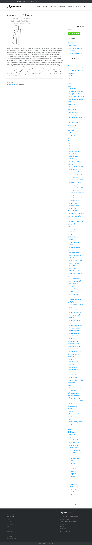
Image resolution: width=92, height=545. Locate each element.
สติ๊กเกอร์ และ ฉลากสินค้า (74, 388)
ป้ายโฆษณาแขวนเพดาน (74, 299)
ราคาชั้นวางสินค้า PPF (76, 185)
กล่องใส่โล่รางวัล (74, 440)
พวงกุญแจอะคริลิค (73, 341)
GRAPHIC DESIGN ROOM (75, 76)
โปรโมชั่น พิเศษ (72, 432)
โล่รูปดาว (73, 474)
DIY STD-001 (74, 292)
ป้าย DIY (70, 276)
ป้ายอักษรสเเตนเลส (74, 328)
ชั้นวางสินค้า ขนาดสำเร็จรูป (20, 19)
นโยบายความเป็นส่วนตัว (74, 247)
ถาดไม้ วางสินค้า (73, 208)
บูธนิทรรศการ (71, 250)
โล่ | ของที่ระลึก (53, 6)
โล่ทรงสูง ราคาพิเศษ (73, 435)
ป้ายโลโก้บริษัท (72, 302)
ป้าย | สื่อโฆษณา (62, 6)
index (69, 86)
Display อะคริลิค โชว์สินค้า (76, 167)
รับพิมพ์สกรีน (71, 43)
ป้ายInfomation (73, 310)
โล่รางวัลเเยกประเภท (11, 538)
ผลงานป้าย (9, 526)
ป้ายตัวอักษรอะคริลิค (74, 320)
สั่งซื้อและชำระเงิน (72, 406)
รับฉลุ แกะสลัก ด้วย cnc (74, 346)
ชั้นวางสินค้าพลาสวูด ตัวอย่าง (76, 221)
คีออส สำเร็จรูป (73, 156)
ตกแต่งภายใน (71, 224)
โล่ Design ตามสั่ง (76, 458)
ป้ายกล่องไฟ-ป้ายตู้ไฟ (75, 312)
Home (13, 18)
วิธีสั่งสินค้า (72, 136)
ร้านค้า (69, 385)
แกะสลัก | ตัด (78, 6)
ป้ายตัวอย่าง (72, 318)
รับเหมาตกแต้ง (10, 528)
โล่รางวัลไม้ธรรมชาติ (75, 453)
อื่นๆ (8, 533)
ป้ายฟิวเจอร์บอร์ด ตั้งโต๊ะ (76, 375)
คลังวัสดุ (70, 146)
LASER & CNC (72, 89)
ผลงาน (8, 523)
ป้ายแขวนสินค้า (72, 51)
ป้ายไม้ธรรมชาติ (73, 336)
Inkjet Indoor (73, 367)
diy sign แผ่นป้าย (74, 297)
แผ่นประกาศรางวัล (74, 445)
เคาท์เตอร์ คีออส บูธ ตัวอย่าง (75, 422)
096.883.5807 (12, 1)
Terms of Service (73, 141)
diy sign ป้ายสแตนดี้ (75, 281)
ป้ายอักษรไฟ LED (74, 333)
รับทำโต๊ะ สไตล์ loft (73, 354)
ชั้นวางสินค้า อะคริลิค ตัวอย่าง (76, 214)
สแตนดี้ (70, 409)
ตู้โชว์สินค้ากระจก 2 (73, 232)
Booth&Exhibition (74, 151)
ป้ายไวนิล (71, 338)
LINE (36, 1)
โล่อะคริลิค (72, 455)
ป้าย (8, 519)
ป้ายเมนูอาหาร (73, 377)
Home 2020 (72, 83)
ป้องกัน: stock (72, 46)
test (69, 143)
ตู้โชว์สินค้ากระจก (72, 229)
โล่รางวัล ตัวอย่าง (73, 479)
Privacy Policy (72, 104)
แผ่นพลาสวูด (71, 427)
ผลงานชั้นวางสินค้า (10, 524)
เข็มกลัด (70, 419)
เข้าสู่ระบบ (13, 84)
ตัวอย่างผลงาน (10, 516)
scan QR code (72, 128)
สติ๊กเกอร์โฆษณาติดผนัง (74, 396)
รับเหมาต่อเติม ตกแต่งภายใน (75, 48)
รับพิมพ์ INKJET (72, 357)
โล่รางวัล (70, 437)
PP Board (70, 102)
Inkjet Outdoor (73, 370)
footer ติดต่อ (72, 73)
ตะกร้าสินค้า (71, 227)
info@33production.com (23, 1)
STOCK (70, 138)
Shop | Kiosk (38, 6)
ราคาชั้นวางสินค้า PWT (77, 180)
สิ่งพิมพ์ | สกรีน (71, 6)
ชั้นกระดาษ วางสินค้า (74, 169)
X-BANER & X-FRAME (75, 273)
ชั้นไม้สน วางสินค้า (74, 206)
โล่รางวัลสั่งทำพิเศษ (74, 450)
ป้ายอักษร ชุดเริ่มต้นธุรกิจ (76, 325)
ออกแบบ (70, 411)
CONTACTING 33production (76, 68)
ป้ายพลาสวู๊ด (72, 323)
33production (44, 543)
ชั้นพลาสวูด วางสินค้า (75, 172)
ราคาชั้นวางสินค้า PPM (77, 188)
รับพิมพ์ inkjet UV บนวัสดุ (76, 380)
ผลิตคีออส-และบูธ (74, 162)
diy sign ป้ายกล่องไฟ (75, 279)
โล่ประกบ (73, 471)
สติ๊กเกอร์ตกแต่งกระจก (74, 393)
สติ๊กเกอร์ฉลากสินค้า (73, 390)
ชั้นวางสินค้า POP (10, 514)
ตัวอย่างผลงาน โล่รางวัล (11, 518)
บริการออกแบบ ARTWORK (76, 133)
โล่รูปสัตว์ (73, 476)
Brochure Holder (74, 253)
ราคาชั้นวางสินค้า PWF (77, 175)
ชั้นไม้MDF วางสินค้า (74, 203)
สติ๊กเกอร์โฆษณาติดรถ (74, 398)
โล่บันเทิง (73, 469)
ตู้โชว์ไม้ (70, 234)
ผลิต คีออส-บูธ (73, 159)
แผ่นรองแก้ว (71, 429)
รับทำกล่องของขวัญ (73, 349)
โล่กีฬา (72, 461)
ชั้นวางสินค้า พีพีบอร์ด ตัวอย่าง (76, 211)
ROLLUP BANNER (74, 271)
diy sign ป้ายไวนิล (74, 294)
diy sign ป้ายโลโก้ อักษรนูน (76, 289)
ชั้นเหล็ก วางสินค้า (74, 201)
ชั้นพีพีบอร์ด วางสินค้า (75, 182)
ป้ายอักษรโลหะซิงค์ (74, 331)
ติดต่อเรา (32, 1)
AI (68, 65)
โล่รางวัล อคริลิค (73, 448)
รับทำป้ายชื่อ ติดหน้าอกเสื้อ (75, 351)
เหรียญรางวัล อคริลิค (75, 442)
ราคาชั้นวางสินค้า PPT (76, 190)
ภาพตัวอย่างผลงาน (73, 344)
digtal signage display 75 (75, 71)
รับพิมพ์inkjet (71, 359)
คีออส (69, 149)
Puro (52, 543)
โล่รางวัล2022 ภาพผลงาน (75, 53)
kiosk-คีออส (72, 154)
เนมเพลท (70, 424)
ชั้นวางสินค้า (45, 6)
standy (71, 372)
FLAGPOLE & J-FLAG (75, 260)
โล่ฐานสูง (73, 463)
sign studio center (73, 130)
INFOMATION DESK (74, 263)
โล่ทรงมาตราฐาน (75, 466)
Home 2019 (72, 81)
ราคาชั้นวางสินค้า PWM (77, 177)
